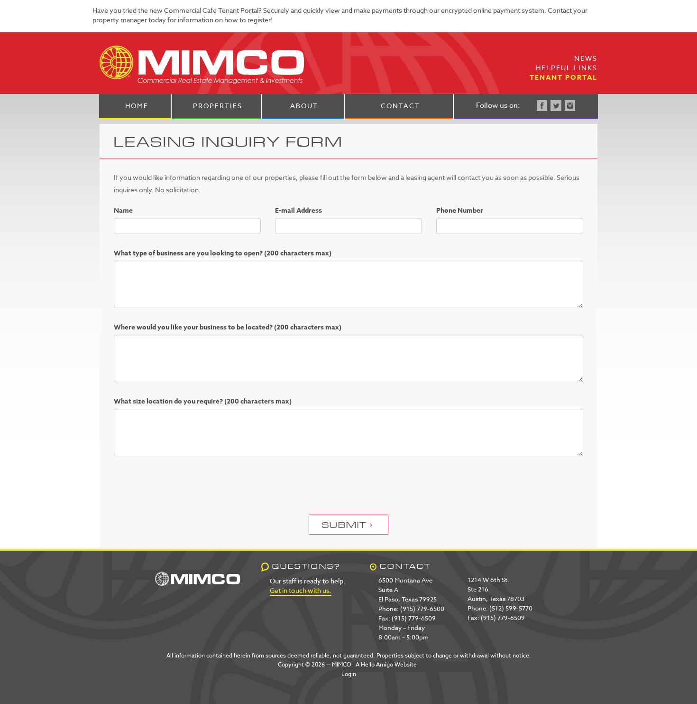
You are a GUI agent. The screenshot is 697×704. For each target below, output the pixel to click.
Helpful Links (566, 67)
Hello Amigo (377, 664)
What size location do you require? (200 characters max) (203, 401)
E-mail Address (298, 211)
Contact (400, 105)
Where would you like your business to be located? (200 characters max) (227, 327)
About (304, 105)
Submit (344, 524)
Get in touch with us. (300, 590)
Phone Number (459, 211)
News (585, 58)
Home (136, 105)
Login (348, 674)
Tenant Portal (563, 78)
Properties (217, 105)
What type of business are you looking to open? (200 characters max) (222, 253)
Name (123, 211)
